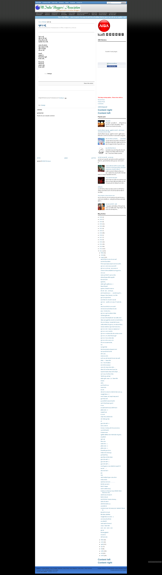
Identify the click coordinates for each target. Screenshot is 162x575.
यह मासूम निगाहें (104, 347)
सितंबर (102, 540)
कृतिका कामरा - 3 (104, 410)
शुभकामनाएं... (103, 282)
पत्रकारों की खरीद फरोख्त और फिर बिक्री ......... (110, 371)
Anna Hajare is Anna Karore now (106, 195)
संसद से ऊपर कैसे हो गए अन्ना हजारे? (108, 306)
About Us (47, 13)
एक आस (102, 389)
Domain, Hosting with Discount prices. (110, 428)
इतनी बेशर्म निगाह (104, 455)
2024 (101, 221)
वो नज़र (102, 405)
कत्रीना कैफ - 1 (104, 443)
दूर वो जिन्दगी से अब (105, 385)
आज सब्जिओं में (104, 521)
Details (102, 380)
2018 (101, 235)
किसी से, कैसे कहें (104, 497)
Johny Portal (66, 568)
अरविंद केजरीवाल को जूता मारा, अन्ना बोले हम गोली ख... (112, 324)
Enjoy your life (82, 13)
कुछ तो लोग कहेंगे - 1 (105, 464)
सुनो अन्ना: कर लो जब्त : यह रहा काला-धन (109, 268)
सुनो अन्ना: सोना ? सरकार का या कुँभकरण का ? (110, 329)
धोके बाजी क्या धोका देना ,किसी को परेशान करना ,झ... (112, 392)
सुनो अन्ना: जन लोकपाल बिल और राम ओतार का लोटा (111, 333)
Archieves (61, 2)
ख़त (101, 304)
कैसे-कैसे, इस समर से (105, 484)
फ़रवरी (102, 555)
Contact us (79, 2)
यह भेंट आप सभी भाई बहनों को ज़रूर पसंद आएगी (110, 358)
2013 (101, 246)
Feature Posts (101, 101)
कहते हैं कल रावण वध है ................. (108, 482)
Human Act (72, 13)
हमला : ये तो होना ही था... (106, 311)
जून (101, 546)
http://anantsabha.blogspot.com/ (109, 349)
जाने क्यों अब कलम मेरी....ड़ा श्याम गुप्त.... (106, 157)
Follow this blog (111, 66)
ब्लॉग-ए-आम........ (104, 353)
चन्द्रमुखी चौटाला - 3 (105, 394)
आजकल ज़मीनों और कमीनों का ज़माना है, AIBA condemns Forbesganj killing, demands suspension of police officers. (116, 167)
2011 (101, 251)
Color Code (54, 2)
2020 (101, 230)
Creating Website (45, 568)
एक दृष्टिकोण (103, 437)
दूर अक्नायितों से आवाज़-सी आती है (108, 401)
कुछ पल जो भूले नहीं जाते (106, 297)
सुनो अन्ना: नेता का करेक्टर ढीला (107, 338)
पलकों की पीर (103, 387)
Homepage (39, 13)
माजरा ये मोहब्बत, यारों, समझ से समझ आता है (109, 396)
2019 (101, 233)
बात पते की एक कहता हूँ (105, 365)
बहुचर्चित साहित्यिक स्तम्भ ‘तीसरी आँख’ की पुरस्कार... (111, 434)
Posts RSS (38, 2)
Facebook (72, 2)
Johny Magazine (73, 568)
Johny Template (53, 568)
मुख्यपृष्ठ (66, 158)
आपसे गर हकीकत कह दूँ (105, 488)
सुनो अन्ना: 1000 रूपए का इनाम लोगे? (108, 266)
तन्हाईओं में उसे (104, 412)
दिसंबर (102, 253)
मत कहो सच (103, 534)
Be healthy (64, 13)
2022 (101, 226)
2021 (101, 228)
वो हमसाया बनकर (104, 432)
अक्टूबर (102, 257)
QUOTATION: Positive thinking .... (109, 499)
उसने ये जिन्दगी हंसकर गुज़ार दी (107, 403)
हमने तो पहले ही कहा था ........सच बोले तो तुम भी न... (111, 293)
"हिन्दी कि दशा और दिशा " (106, 376)
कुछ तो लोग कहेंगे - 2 (105, 461)
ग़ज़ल (102, 475)
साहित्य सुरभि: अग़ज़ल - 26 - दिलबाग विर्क (109, 378)
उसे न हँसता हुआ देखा (105, 419)
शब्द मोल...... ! (103, 468)
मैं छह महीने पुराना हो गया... (106, 450)
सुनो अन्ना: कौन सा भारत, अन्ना (107, 340)
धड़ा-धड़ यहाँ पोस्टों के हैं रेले (106, 351)
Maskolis (60, 568)
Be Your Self (112, 13)
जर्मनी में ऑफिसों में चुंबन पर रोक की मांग (109, 477)
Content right (105, 110)
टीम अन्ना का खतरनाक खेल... (107, 342)
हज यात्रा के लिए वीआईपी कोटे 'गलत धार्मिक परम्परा (111, 318)
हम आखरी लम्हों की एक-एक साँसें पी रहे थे (109, 407)
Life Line (103, 273)
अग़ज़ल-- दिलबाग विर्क (105, 525)
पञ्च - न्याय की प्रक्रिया (106, 362)
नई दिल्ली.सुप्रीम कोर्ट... (105, 315)
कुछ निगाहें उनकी (104, 398)
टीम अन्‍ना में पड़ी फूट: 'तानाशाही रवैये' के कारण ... (110, 322)
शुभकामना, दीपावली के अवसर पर (107, 288)
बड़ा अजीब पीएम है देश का (111, 148)
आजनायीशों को (104, 506)
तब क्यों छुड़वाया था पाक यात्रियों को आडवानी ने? (111, 466)
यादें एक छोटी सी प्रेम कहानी (111, 177)
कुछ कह (102, 530)
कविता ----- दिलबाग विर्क (106, 360)
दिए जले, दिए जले (104, 279)
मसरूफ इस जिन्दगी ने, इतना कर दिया (108, 275)
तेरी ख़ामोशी (108, 121)
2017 (101, 237)
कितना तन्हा (103, 441)
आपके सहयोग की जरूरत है (106, 523)
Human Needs (103, 13)
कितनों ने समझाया (104, 486)
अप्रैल (102, 551)
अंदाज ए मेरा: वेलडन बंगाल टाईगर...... (108, 367)
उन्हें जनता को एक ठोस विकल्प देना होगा (109, 309)
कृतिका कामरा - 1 (104, 448)
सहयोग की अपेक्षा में (104, 501)
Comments (100, 103)
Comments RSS (46, 2)
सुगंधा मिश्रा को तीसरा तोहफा (107, 457)
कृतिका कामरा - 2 (104, 446)
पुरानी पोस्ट (93, 158)
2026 (101, 217)
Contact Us (55, 13)
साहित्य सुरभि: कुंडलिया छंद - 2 (107, 284)
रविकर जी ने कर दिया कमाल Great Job (109, 369)
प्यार (101, 344)
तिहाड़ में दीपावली (104, 286)
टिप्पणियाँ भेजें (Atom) (46, 161)
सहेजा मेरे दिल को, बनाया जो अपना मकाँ (109, 259)
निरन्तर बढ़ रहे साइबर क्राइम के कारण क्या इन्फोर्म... (111, 264)
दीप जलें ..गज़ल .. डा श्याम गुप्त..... (107, 291)
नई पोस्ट (38, 158)
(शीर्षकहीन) (100, 187)
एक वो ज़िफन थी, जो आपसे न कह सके (108, 300)
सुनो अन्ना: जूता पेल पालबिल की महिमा (108, 313)
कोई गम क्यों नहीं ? (104, 470)
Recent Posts (101, 99)
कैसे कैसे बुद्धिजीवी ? (105, 532)
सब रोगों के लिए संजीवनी (105, 261)
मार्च (101, 553)
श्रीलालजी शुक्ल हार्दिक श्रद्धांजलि (107, 277)
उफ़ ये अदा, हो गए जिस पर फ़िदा (107, 374)
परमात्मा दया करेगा (104, 356)
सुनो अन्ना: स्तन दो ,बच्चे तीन (106, 331)
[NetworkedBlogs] (112, 63)
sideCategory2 (102, 107)
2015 (101, 242)
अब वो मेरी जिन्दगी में (105, 430)
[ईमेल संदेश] (65, 98)
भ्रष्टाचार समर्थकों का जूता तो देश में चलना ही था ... (111, 327)
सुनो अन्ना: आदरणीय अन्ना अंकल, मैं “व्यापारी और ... (111, 302)
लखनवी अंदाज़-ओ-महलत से (106, 495)
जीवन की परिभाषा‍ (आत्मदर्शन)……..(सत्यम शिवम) (116, 138)
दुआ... (102, 473)
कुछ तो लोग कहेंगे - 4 (105, 423)
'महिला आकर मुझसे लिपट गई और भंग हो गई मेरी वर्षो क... (112, 320)
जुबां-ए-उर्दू (103, 439)
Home (39, 21)
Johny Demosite (88, 568)
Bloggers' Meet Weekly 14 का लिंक (109, 295)
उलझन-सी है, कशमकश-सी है (106, 416)
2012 (101, 248)
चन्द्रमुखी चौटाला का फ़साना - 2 (107, 516)
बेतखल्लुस (44, 21)
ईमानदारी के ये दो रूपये (105, 512)
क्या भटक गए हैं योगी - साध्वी (111, 204)
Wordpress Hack (122, 568)
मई (101, 549)
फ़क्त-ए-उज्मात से (104, 425)
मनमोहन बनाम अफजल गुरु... (106, 452)
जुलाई (102, 544)
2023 (101, 224)
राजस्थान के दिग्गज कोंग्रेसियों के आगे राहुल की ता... (111, 270)
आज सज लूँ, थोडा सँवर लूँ (106, 519)
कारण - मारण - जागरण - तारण (106, 528)
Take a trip (94, 13)
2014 (101, 244)
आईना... (102, 383)
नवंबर (102, 255)
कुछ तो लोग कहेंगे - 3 (105, 459)
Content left (104, 113)
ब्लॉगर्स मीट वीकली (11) (105, 504)
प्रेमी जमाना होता (104, 537)
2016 (101, 239)
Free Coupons (123, 570)
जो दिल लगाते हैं (104, 479)
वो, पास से (103, 414)
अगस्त (102, 542)
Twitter (67, 2)
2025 (101, 219)
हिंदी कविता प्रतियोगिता (105, 514)
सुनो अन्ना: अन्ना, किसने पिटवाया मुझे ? (109, 335)
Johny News (81, 568)
